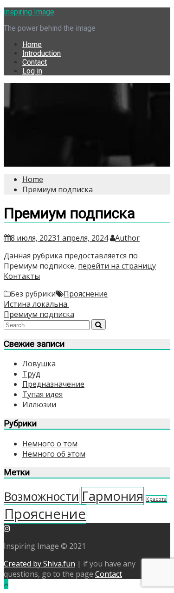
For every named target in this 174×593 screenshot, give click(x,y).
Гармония (112, 496)
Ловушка (39, 363)
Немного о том (49, 443)
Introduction (41, 53)
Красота (156, 499)
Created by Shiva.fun (39, 564)
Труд (31, 374)
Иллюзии (39, 404)
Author (127, 238)
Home (32, 44)
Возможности (41, 496)
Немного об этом (53, 454)
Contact (34, 62)
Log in (32, 71)
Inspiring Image (29, 11)
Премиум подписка (39, 314)
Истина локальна (36, 304)
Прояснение (86, 294)
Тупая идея (42, 394)
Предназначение (53, 384)
